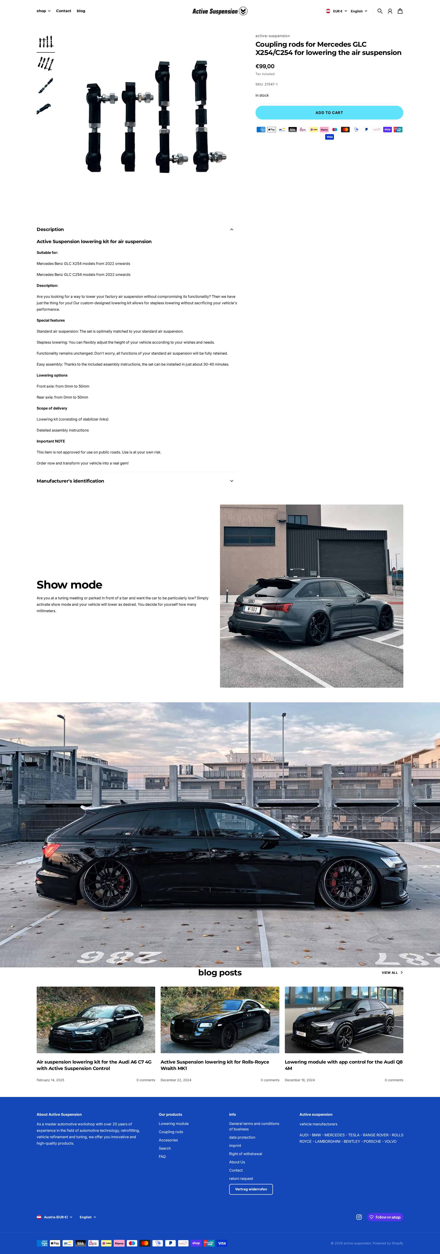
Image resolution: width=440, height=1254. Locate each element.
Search (165, 1148)
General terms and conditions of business (254, 1126)
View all (390, 972)
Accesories (168, 1140)
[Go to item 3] (46, 86)
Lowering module (174, 1123)
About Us (237, 1162)
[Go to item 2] (46, 64)
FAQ (162, 1156)
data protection (242, 1137)
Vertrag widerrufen (251, 1189)
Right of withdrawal (245, 1153)
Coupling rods (171, 1131)
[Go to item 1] (46, 42)
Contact (236, 1170)
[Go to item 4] (46, 108)
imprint (235, 1145)
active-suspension (273, 35)
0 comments (146, 1080)
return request (241, 1178)
